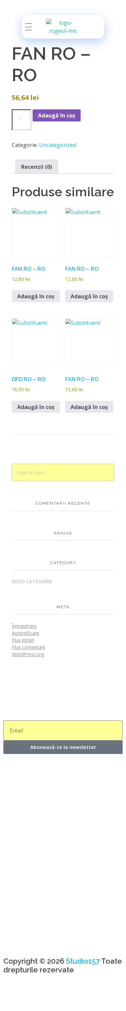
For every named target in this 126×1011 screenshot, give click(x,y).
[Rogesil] (63, 27)
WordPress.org (28, 654)
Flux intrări (23, 640)
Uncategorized (57, 145)
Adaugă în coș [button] (35, 296)
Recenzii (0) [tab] (36, 166)
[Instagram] (30, 997)
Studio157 (83, 961)
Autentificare (25, 633)
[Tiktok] (48, 997)
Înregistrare (24, 626)
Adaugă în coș (56, 115)
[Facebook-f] (11, 997)
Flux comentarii (28, 647)
